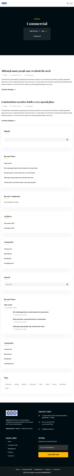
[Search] (68, 283)
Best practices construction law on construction (19, 173)
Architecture (8, 384)
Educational (8, 254)
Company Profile (12, 445)
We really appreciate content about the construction (21, 168)
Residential (7, 258)
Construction (33, 384)
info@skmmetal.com (48, 429)
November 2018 (9, 228)
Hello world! (8, 163)
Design (47, 384)
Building (17, 384)
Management (12, 448)
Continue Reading (7, 89)
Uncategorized (9, 263)
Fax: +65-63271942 (47, 424)
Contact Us (11, 456)
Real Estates (62, 384)
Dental (41, 384)
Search (7, 131)
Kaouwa (54, 384)
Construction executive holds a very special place (27, 101)
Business (24, 384)
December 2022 (9, 223)
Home (9, 441)
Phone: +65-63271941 (48, 422)
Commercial (29, 75)
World (6, 388)
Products (10, 452)
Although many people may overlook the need (26, 70)
